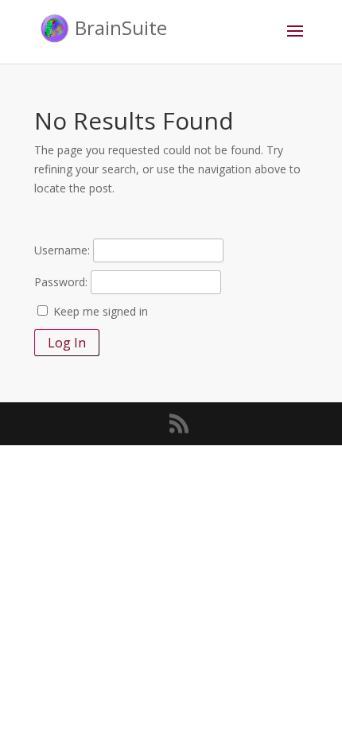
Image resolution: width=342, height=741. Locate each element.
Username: (62, 250)
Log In (67, 342)
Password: (60, 281)
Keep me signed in (100, 311)
